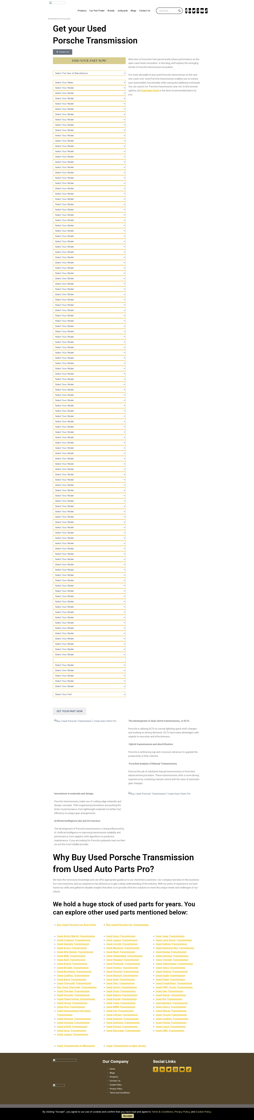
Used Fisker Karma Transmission (76, 999)
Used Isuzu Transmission (71, 1030)
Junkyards (122, 10)
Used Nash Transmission (120, 952)
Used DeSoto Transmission (171, 944)
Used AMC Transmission (71, 955)
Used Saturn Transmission (121, 987)
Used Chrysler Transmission (73, 995)
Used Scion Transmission (121, 991)
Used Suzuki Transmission (121, 999)
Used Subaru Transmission (121, 995)
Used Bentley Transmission (172, 1003)
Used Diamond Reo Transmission (175, 948)
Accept (127, 1115)
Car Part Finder (97, 10)
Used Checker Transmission (73, 991)
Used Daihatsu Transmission (123, 1022)
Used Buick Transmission (71, 979)
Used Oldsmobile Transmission (124, 955)
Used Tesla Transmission (121, 1003)
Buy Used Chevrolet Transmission (77, 987)
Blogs (133, 10)
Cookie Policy (203, 1111)
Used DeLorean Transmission (123, 1030)
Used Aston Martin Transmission (76, 936)
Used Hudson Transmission (172, 971)
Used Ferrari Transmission (72, 1003)
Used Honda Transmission (171, 1022)
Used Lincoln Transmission (122, 944)
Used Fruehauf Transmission (73, 940)
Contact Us (144, 10)
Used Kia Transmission (169, 999)
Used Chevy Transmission (171, 1006)
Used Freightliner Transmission (174, 983)
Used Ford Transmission (71, 1006)
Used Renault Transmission (122, 975)
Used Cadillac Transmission (73, 975)
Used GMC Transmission (170, 1030)
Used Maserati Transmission (123, 948)
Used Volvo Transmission (170, 967)
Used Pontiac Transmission (122, 967)
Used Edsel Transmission (170, 979)
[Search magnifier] (179, 11)
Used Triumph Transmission (172, 959)
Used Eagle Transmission (170, 975)
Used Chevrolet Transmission (74, 983)
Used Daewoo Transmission (122, 1018)
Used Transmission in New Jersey (126, 1045)
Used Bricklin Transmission (73, 967)
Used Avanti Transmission (72, 963)
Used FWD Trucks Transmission (174, 987)
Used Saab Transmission (120, 979)
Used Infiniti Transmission (72, 1026)
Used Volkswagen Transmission (174, 963)
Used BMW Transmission (120, 1006)
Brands (111, 10)
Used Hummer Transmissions (74, 1018)
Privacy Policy (182, 1111)
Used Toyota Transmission (171, 1014)
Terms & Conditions (162, 1111)
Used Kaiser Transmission (171, 995)
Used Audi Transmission (71, 959)
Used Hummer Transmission (172, 955)
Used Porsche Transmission (122, 971)
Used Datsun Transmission (122, 1026)
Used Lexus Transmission (171, 1026)
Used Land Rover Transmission (174, 940)
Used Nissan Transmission (171, 1010)
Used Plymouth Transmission (123, 963)
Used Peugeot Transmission (122, 959)
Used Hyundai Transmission (73, 1022)
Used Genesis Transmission (73, 944)
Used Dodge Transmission (171, 952)
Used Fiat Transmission (120, 1010)
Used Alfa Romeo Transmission (75, 952)
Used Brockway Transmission (74, 971)
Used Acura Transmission (72, 948)
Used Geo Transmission (169, 991)
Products (82, 10)
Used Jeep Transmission (170, 936)
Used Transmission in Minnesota (76, 1045)
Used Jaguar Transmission (72, 1034)
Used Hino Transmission (120, 983)
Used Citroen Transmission (122, 1014)
